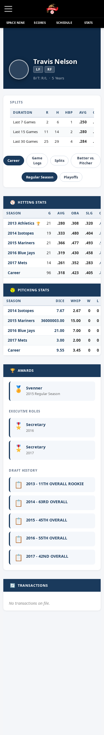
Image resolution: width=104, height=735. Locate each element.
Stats (88, 22)
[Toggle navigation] (8, 9)
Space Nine (15, 22)
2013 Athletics (21, 223)
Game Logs (37, 160)
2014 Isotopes (21, 233)
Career (13, 160)
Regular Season (39, 177)
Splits (59, 160)
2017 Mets (17, 262)
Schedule (64, 22)
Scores (39, 22)
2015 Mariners (21, 242)
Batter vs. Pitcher (86, 160)
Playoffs (71, 177)
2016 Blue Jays (21, 252)
